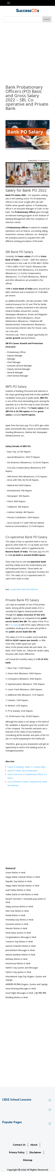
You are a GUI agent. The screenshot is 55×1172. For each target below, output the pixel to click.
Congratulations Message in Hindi (21, 937)
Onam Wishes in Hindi (15, 872)
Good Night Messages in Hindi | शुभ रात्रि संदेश (26, 993)
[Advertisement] (27, 51)
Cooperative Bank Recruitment (24, 589)
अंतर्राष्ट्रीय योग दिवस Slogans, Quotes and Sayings (27, 984)
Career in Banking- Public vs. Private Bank (26, 767)
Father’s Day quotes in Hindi (18, 972)
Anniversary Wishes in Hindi (18, 963)
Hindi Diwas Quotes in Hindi (18, 932)
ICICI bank (13, 624)
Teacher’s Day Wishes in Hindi (19, 941)
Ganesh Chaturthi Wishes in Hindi (21, 946)
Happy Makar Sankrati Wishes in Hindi (23, 877)
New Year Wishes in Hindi (17, 911)
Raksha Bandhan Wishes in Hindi (20, 954)
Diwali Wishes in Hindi (15, 915)
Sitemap (27, 1160)
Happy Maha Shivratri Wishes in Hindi (22, 885)
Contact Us (19, 1145)
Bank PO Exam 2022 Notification (22, 770)
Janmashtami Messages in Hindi (20, 950)
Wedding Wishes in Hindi (17, 997)
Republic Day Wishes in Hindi (19, 881)
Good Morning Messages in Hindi (21, 988)
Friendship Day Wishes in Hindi (19, 919)
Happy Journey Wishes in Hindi (19, 906)
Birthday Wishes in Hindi (16, 959)
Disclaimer (35, 1152)
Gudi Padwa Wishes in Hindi (18, 890)
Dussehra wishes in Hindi (17, 924)
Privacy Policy (17, 1152)
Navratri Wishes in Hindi (16, 928)
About (34, 1145)
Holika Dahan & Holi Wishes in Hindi (22, 894)
